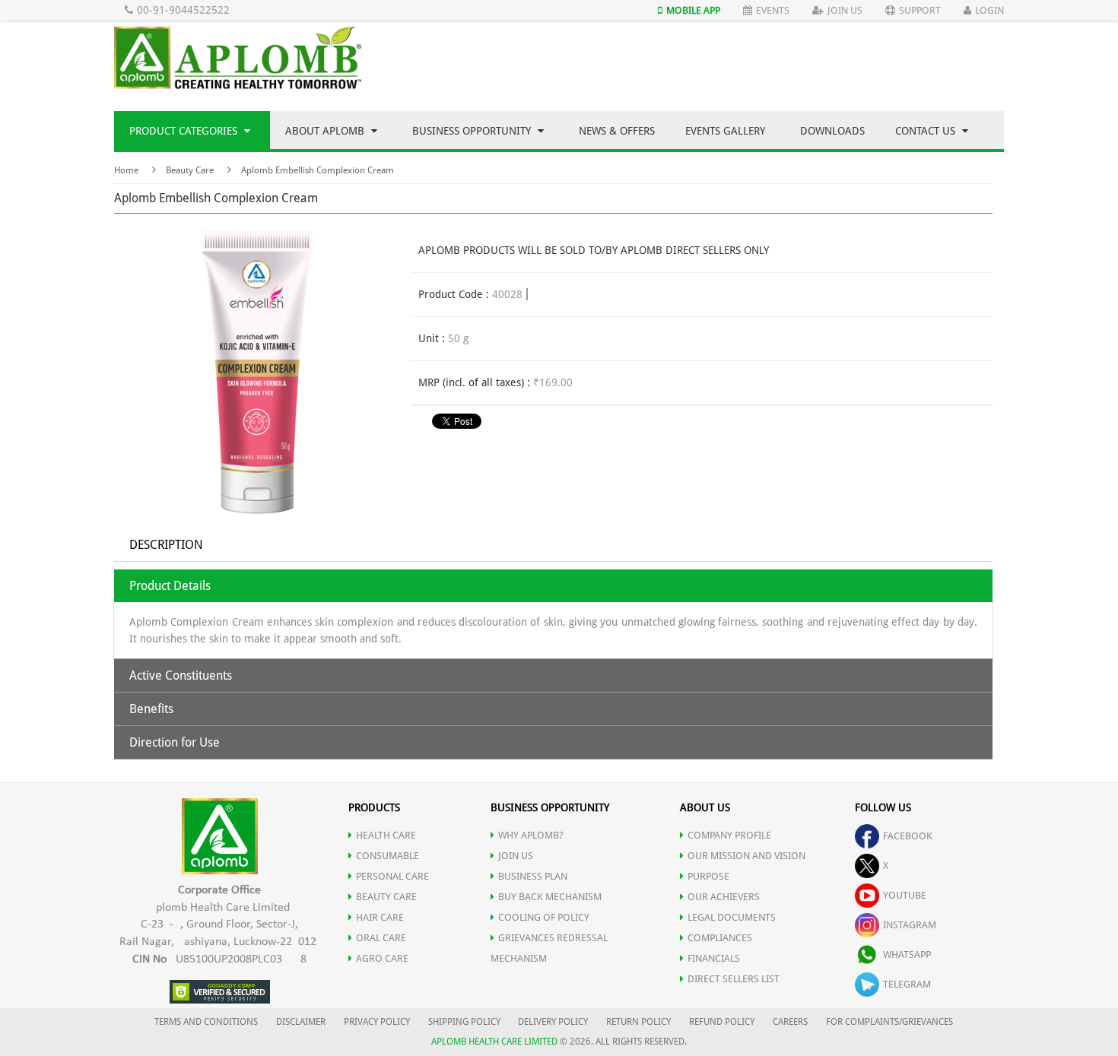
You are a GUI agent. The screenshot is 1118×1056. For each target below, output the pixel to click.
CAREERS (790, 1021)
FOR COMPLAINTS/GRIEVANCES (889, 1021)
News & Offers (617, 131)
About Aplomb (326, 131)
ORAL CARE (381, 937)
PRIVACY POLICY (377, 1021)
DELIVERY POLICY (553, 1021)
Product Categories (184, 131)
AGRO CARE (382, 958)
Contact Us (926, 131)
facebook (907, 836)
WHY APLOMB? (531, 835)
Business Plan (532, 876)
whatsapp (907, 954)
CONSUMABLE (387, 855)
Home (126, 170)
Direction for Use (174, 742)
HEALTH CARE (386, 835)
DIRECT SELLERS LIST (734, 979)
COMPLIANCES (720, 937)
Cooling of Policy (543, 917)
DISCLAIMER (301, 1021)
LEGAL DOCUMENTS (732, 917)
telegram (907, 984)
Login (989, 10)
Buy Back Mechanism (550, 896)
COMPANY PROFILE (729, 835)
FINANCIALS (714, 958)
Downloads (832, 131)
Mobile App (693, 10)
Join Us (844, 10)
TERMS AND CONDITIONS (206, 1021)
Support (920, 10)
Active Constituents (180, 675)
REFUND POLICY (721, 1021)
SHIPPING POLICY (465, 1021)
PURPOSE (708, 876)
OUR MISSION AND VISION (746, 855)
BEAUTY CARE (386, 896)
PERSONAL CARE (392, 876)
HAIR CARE (380, 917)
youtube (904, 895)
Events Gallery (725, 131)
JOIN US (515, 855)
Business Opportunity (473, 131)
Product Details (170, 586)
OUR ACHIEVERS (724, 896)
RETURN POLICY (638, 1021)
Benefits (151, 709)
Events (772, 10)
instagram (909, 925)
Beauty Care (190, 170)
